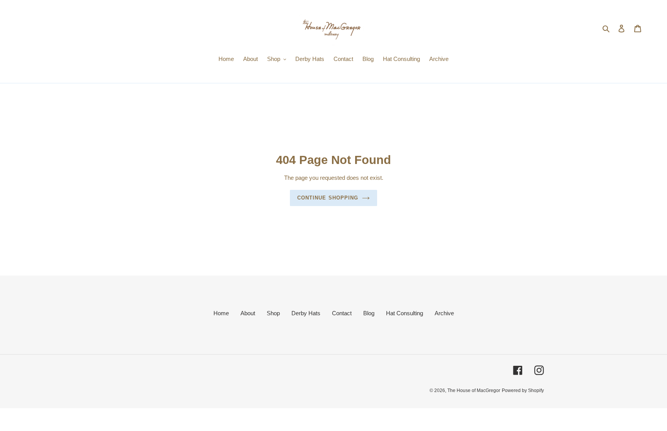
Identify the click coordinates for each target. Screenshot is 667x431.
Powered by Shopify (523, 390)
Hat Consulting (404, 313)
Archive (444, 313)
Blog (368, 313)
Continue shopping (327, 198)
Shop (273, 313)
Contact (342, 313)
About (247, 313)
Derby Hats (305, 313)
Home (221, 313)
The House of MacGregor (473, 390)
